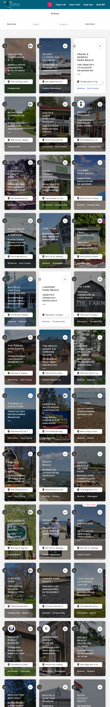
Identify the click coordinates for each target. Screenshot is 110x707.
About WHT (100, 4)
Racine (22, 205)
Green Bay (25, 671)
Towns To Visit (74, 4)
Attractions (47, 147)
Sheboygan (57, 263)
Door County (93, 88)
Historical (12, 321)
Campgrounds (14, 88)
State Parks (13, 438)
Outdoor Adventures (51, 88)
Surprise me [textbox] (11, 24)
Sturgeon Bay (94, 147)
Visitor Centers (84, 555)
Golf (10, 496)
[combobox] (16, 23)
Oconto (90, 438)
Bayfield (22, 321)
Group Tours (88, 4)
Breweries (81, 147)
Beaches (81, 88)
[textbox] (42, 24)
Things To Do (61, 4)
